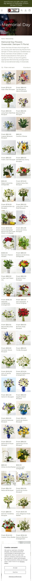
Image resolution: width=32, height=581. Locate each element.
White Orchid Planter (8, 467)
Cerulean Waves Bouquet (6, 350)
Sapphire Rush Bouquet (21, 397)
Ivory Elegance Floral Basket (23, 514)
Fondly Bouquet (21, 350)
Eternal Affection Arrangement (22, 538)
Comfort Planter (21, 136)
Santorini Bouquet (7, 397)
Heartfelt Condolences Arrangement (5, 303)
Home (3, 38)
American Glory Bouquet (21, 230)
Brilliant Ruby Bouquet (20, 327)
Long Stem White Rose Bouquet (22, 207)
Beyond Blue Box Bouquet (7, 327)
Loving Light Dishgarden (20, 467)
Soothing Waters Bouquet (22, 421)
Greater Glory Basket (8, 537)
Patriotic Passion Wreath (7, 255)
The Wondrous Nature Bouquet (21, 90)
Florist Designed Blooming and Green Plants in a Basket (8, 231)
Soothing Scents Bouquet (21, 491)
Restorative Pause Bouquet (7, 444)
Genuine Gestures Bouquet (7, 421)
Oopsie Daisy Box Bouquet (22, 183)
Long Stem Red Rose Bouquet (8, 113)
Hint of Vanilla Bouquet (6, 374)
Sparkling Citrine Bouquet (22, 444)
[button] (22, 10)
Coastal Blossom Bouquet (7, 137)
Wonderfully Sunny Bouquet (22, 160)
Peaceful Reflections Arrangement (23, 374)
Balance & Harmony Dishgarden (22, 255)
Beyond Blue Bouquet (20, 113)
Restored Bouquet (7, 490)
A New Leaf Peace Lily (7, 279)
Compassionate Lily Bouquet (7, 207)
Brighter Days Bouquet (21, 279)
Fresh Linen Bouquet (8, 159)
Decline (15, 572)
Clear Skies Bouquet (8, 89)
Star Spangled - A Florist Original (22, 302)
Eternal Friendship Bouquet (7, 514)
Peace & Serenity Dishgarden (7, 183)
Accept (15, 568)
